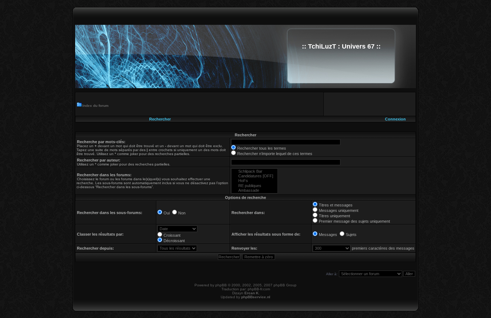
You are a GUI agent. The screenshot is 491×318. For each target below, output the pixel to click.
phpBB (221, 285)
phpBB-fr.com (259, 289)
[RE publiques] (254, 185)
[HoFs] (254, 180)
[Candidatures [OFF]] (254, 176)
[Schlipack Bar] (254, 171)
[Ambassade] (254, 190)
